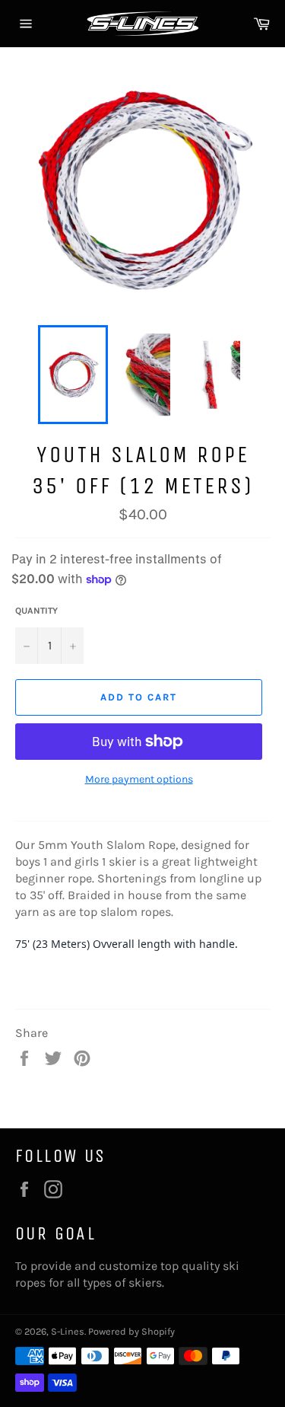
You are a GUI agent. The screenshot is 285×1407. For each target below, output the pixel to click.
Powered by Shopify (131, 1331)
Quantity (36, 610)
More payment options (139, 779)
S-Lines (67, 1331)
